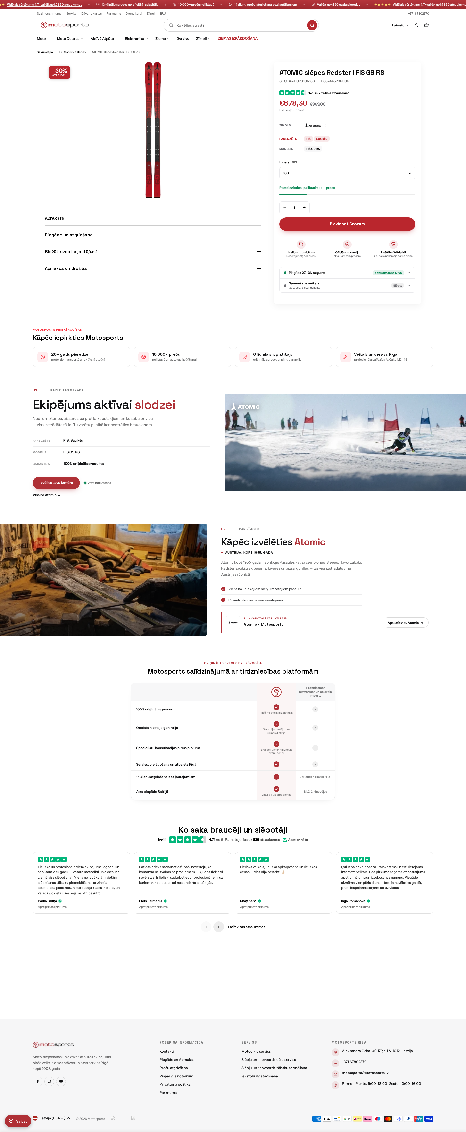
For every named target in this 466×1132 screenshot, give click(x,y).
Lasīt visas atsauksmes (246, 927)
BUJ (163, 13)
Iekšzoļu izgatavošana (259, 1076)
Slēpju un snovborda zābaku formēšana (274, 1068)
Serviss (71, 13)
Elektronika (134, 38)
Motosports (96, 1119)
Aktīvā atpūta (102, 38)
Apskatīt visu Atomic (403, 623)
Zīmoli (151, 13)
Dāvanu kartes (91, 13)
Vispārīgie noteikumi (176, 1076)
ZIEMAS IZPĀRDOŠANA (238, 38)
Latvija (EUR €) (52, 1118)
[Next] (218, 926)
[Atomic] (315, 125)
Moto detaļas (68, 38)
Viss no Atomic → (47, 495)
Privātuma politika (175, 1084)
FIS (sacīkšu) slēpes (72, 52)
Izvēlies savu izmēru (56, 483)
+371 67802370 (418, 13)
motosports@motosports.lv (365, 1073)
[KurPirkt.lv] (140, 1119)
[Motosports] (53, 1044)
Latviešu (398, 25)
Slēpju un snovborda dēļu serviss (268, 1059)
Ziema (160, 38)
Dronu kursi (134, 13)
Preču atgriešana (173, 1068)
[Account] (416, 25)
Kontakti (166, 1051)
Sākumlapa (45, 52)
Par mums (114, 13)
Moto (41, 38)
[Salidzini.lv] (120, 1119)
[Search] (312, 25)
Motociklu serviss (256, 1051)
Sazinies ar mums (49, 13)
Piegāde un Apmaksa (177, 1059)
